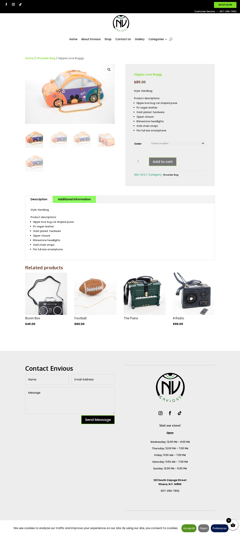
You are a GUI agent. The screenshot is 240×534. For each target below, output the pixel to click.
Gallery (140, 39)
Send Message (98, 419)
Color (138, 143)
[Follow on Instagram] (13, 4)
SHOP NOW (225, 5)
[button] (109, 69)
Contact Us (123, 39)
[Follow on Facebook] (6, 4)
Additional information (74, 199)
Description (39, 199)
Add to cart (163, 161)
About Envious (91, 39)
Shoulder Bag (45, 58)
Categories (156, 39)
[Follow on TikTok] (20, 4)
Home (73, 39)
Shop (108, 39)
